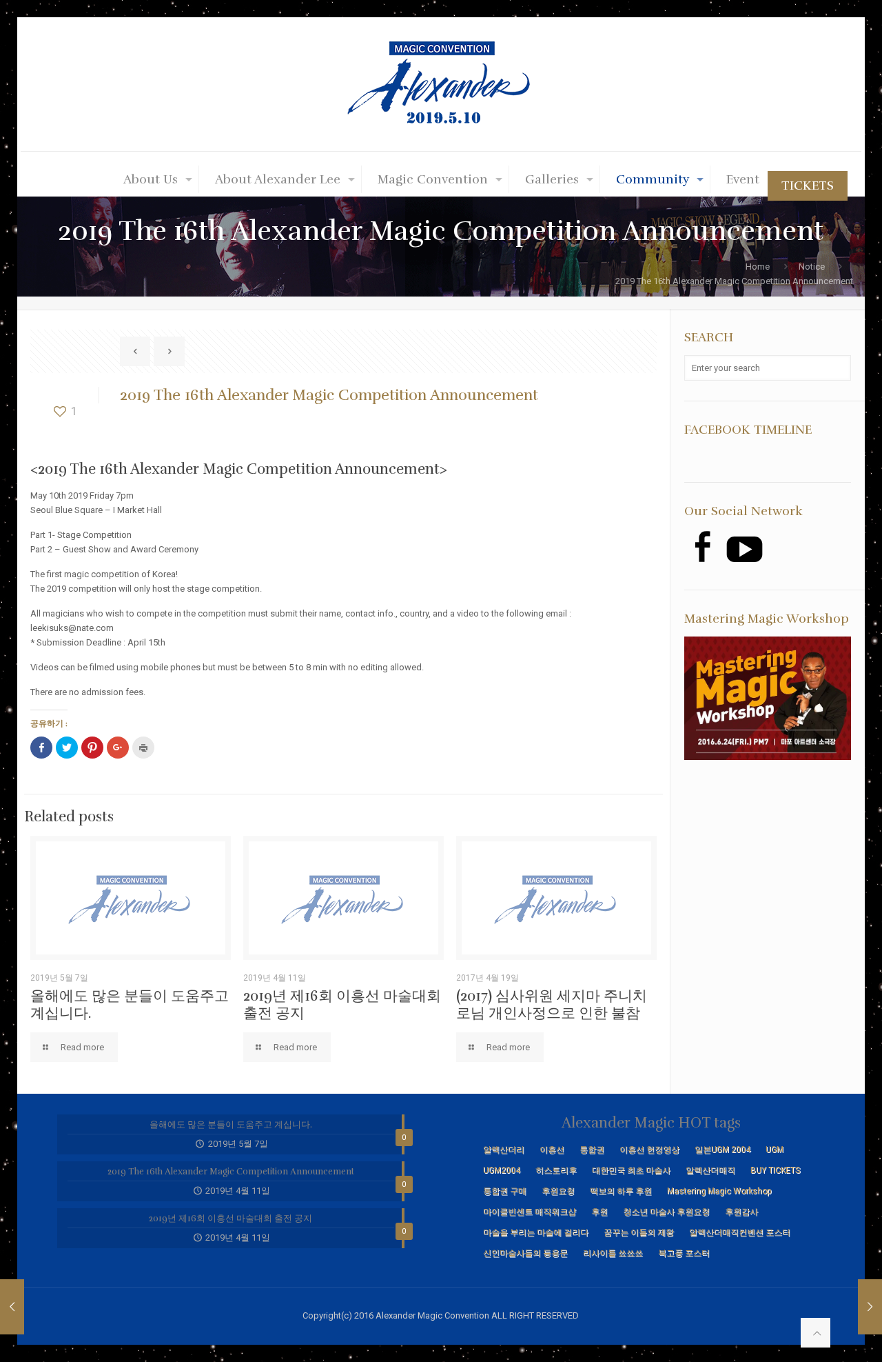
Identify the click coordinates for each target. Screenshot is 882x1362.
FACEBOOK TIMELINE (748, 429)
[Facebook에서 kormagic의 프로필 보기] (701, 546)
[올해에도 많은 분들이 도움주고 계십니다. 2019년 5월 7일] (870, 1306)
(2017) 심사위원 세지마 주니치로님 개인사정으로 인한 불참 (551, 1004)
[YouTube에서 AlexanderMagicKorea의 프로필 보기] (744, 549)
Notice (812, 266)
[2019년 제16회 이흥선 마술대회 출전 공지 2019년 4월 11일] (12, 1306)
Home (758, 266)
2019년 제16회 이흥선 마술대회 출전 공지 (342, 1004)
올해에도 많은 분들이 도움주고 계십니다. (129, 1004)
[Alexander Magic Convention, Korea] (441, 84)
